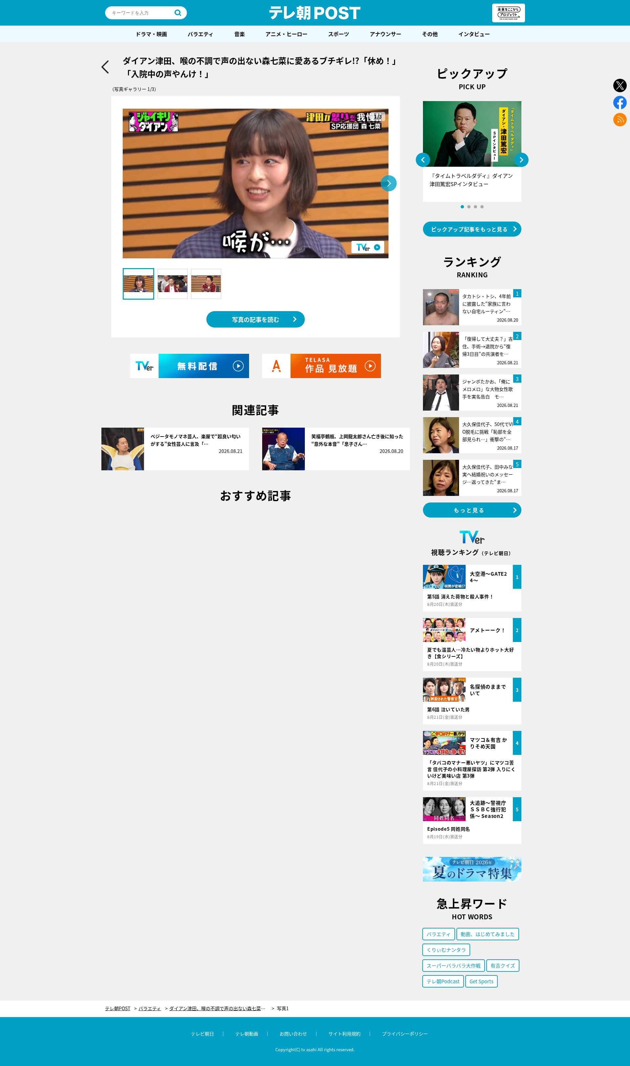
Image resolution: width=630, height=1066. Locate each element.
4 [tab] (482, 206)
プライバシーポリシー (405, 1033)
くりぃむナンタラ (446, 949)
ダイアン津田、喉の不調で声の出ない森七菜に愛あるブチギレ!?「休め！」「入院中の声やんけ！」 (221, 1008)
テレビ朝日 (202, 1033)
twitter (620, 85)
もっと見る (469, 510)
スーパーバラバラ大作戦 (454, 965)
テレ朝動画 (246, 1033)
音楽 (239, 34)
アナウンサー (385, 34)
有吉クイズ (503, 965)
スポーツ (338, 34)
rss (620, 119)
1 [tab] (462, 206)
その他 (430, 34)
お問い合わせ (293, 1033)
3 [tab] (475, 206)
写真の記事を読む (255, 319)
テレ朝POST (315, 13)
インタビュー (474, 34)
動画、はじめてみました (488, 933)
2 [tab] (469, 206)
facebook (620, 102)
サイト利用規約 (344, 1033)
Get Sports (482, 981)
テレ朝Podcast (443, 981)
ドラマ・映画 (151, 34)
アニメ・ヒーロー (286, 34)
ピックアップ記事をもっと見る (469, 229)
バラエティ (201, 34)
